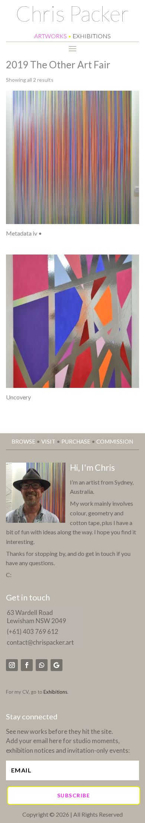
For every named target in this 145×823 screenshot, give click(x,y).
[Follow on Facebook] (27, 665)
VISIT (48, 441)
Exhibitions (55, 692)
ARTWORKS (50, 35)
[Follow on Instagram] (12, 665)
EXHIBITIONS (91, 35)
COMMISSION (114, 441)
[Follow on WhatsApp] (42, 665)
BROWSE (23, 441)
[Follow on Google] (56, 665)
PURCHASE (75, 441)
